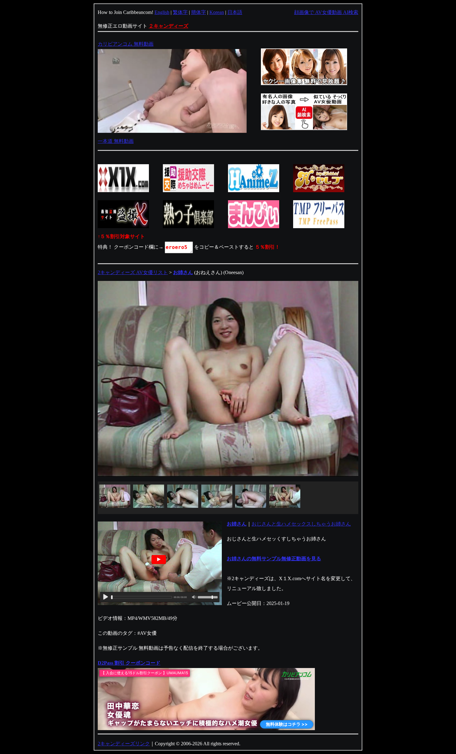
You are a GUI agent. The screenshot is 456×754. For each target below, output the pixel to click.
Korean (216, 12)
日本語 (234, 12)
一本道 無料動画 (116, 141)
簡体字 (198, 12)
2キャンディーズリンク (124, 743)
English (161, 12)
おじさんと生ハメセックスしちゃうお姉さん (301, 523)
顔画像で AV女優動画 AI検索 (326, 12)
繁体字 (180, 12)
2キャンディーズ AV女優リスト (133, 272)
